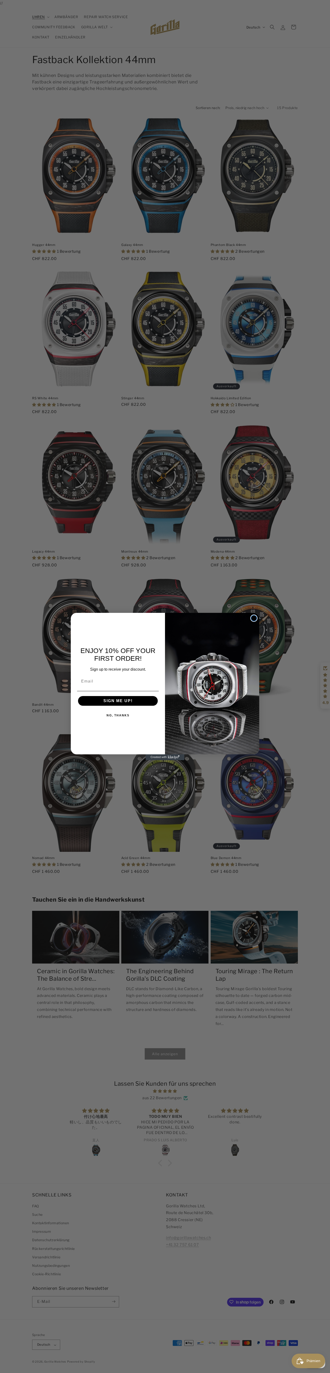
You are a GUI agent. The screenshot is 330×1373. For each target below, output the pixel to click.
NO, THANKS (118, 715)
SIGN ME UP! (118, 701)
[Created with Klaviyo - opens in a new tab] (165, 757)
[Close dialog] (254, 618)
